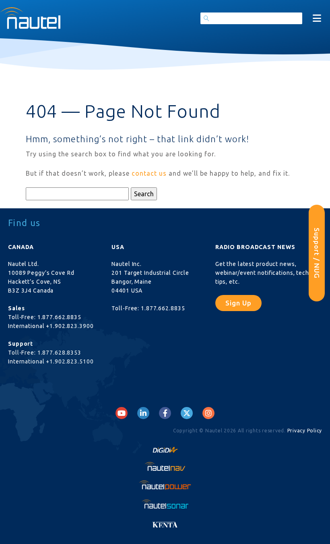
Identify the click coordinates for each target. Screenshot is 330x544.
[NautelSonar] (165, 503)
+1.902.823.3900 (69, 326)
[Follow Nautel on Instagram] (208, 413)
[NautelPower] (165, 485)
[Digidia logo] (165, 447)
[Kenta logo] (165, 522)
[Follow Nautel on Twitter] (186, 413)
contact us (149, 173)
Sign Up (238, 303)
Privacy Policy (304, 430)
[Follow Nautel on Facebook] (165, 413)
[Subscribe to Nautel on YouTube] (122, 413)
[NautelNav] (165, 466)
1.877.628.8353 (59, 352)
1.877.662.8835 (59, 317)
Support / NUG (317, 253)
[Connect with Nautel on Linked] (143, 413)
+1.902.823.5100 (69, 361)
